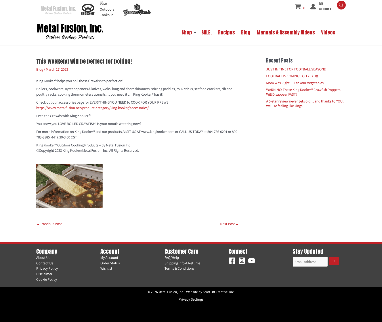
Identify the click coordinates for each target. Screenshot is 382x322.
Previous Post (49, 223)
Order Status (110, 263)
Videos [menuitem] (328, 32)
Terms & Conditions (179, 268)
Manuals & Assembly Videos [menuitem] (286, 32)
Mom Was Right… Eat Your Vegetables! (295, 82)
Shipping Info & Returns (182, 263)
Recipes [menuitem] (226, 32)
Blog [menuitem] (245, 32)
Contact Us (44, 263)
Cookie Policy (46, 279)
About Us (43, 257)
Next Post (229, 223)
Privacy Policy (47, 268)
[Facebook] (232, 260)
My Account (109, 257)
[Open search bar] (341, 5)
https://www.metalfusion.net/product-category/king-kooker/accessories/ (92, 107)
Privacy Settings (191, 299)
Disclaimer (44, 273)
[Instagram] (241, 260)
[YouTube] (251, 260)
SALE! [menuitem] (206, 32)
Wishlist (106, 268)
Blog (39, 69)
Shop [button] (186, 32)
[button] (195, 32)
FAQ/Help (171, 257)
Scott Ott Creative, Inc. (219, 292)
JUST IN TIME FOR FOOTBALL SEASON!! (296, 69)
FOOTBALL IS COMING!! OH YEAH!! (292, 76)
